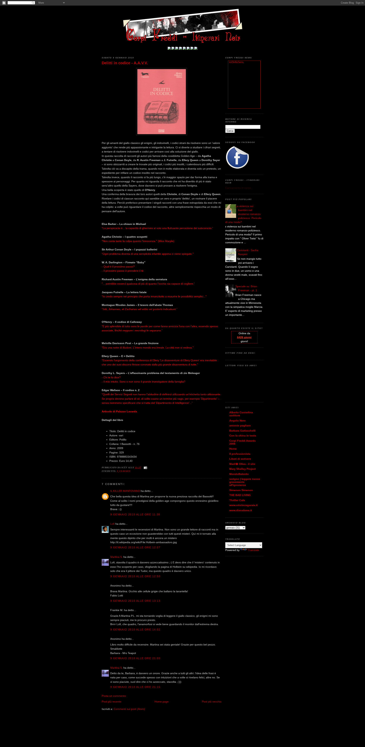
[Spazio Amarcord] (195, 48)
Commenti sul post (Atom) (129, 708)
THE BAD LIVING (240, 495)
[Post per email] (145, 467)
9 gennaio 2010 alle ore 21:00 (135, 658)
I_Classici (123, 471)
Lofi (112, 523)
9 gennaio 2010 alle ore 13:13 (135, 600)
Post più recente (111, 701)
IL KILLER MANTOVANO (125, 490)
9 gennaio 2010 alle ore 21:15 (135, 686)
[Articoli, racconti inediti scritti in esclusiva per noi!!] (188, 48)
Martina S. (116, 556)
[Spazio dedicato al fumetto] (192, 48)
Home (233, 448)
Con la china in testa (242, 435)
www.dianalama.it (240, 510)
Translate (253, 550)
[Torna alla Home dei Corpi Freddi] (169, 48)
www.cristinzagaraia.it (243, 505)
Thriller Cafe (237, 500)
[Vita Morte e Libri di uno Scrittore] (184, 48)
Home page (162, 701)
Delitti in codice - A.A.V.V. (125, 63)
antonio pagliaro (240, 425)
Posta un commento (114, 695)
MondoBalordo (239, 474)
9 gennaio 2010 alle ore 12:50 (135, 576)
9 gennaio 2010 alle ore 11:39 (135, 514)
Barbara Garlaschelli (242, 430)
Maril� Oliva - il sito (242, 463)
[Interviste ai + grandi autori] (176, 48)
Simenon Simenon (241, 490)
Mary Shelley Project (242, 468)
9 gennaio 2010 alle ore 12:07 (135, 547)
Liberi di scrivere (240, 458)
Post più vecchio (211, 701)
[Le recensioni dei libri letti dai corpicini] (173, 48)
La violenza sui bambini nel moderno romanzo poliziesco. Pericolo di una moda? (243, 214)
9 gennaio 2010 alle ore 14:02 (135, 629)
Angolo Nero (237, 420)
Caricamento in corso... (239, 187)
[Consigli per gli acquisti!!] (180, 48)
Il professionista (239, 453)
